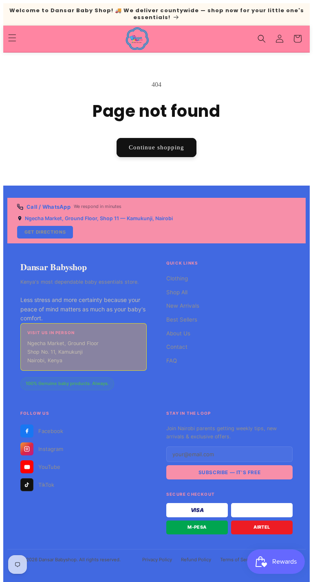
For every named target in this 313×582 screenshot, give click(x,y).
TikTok (46, 484)
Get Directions (45, 232)
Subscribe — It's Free (229, 472)
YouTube (49, 467)
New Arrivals (182, 305)
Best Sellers (181, 319)
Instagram (50, 449)
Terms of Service (238, 559)
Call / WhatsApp (48, 206)
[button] (12, 38)
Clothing (177, 278)
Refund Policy (196, 559)
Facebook (50, 431)
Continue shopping (156, 147)
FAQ (171, 360)
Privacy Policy (157, 559)
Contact (176, 347)
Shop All (176, 292)
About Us (178, 333)
